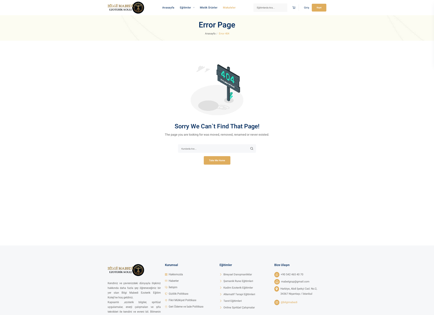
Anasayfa (210, 33)
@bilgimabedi (289, 302)
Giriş (306, 7)
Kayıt (319, 7)
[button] (293, 8)
